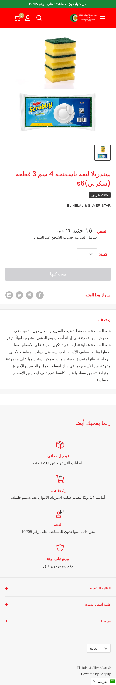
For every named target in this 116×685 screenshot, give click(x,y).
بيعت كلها (58, 274)
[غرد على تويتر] (19, 295)
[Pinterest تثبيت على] (29, 295)
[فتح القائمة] (102, 18)
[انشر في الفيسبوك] (40, 295)
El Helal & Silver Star (89, 205)
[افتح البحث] (39, 18)
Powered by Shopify (96, 674)
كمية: (103, 254)
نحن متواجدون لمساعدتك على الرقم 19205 (58, 4)
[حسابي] (27, 18)
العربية (94, 648)
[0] (17, 18)
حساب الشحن (61, 237)
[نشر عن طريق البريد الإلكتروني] (9, 295)
